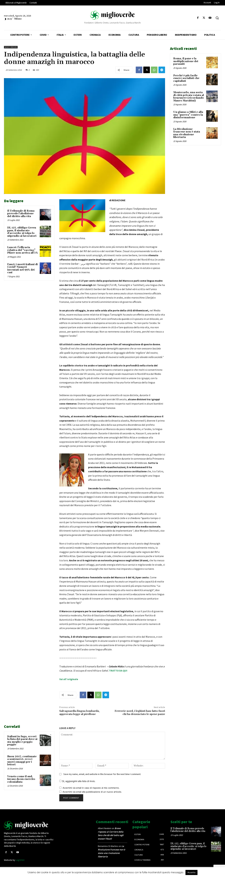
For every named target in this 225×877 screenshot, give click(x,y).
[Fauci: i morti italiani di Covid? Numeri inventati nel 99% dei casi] (45, 268)
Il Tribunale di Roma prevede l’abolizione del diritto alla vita (20, 213)
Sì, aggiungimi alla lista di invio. (78, 781)
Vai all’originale (68, 679)
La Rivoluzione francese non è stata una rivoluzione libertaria (186, 133)
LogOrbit (20, 859)
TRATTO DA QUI (118, 670)
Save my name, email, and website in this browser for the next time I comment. (102, 774)
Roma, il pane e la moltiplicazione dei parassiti (185, 61)
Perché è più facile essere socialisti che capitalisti (186, 78)
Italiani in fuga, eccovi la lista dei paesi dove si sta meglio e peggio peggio (22, 740)
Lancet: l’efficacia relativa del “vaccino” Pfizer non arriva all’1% (22, 250)
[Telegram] (161, 70)
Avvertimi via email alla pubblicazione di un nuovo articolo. (92, 791)
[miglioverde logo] (112, 15)
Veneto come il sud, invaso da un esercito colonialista (21, 779)
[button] (217, 18)
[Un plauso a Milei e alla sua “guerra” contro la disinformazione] (212, 116)
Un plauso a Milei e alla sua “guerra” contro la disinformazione (188, 115)
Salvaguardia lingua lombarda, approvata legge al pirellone (79, 712)
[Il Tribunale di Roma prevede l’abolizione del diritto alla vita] (45, 214)
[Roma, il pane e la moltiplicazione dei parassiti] (212, 62)
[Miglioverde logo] (29, 825)
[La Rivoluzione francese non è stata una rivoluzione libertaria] (212, 133)
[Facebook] (198, 18)
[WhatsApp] (154, 70)
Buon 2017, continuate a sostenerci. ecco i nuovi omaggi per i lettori (22, 760)
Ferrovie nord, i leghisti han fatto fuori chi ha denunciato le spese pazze (140, 712)
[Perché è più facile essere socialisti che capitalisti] (212, 79)
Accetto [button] (191, 872)
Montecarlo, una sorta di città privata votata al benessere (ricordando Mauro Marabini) (188, 96)
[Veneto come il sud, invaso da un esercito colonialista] (45, 780)
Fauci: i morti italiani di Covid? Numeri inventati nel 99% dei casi (22, 268)
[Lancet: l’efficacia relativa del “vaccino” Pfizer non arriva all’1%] (45, 251)
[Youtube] (210, 18)
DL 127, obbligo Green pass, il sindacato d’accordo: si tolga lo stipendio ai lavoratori (21, 232)
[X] (204, 18)
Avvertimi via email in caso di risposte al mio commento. (91, 787)
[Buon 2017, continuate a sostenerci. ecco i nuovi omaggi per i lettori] (45, 760)
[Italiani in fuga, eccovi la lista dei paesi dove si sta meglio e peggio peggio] (45, 740)
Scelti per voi (11, 47)
